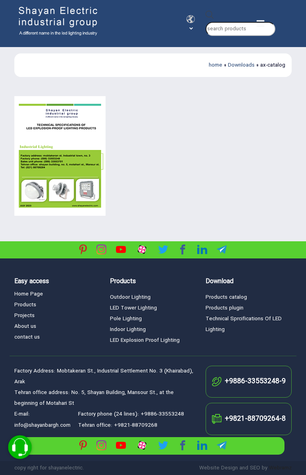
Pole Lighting (126, 319)
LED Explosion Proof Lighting (145, 340)
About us (25, 326)
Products (25, 305)
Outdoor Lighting (130, 297)
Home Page (28, 294)
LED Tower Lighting (133, 308)
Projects (24, 315)
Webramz (280, 468)
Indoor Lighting (128, 329)
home (215, 65)
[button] (190, 19)
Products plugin (224, 308)
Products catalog (226, 297)
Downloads (241, 65)
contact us (27, 337)
